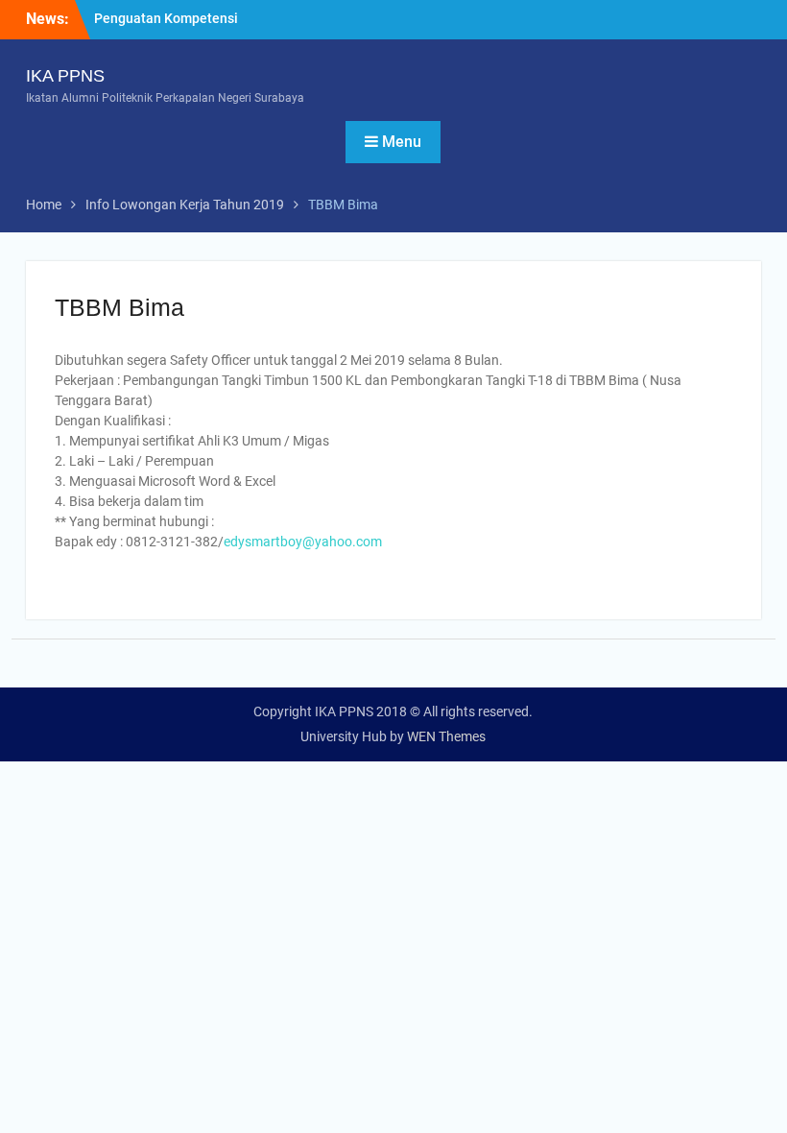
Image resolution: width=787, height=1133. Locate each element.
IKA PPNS (65, 75)
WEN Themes (446, 736)
